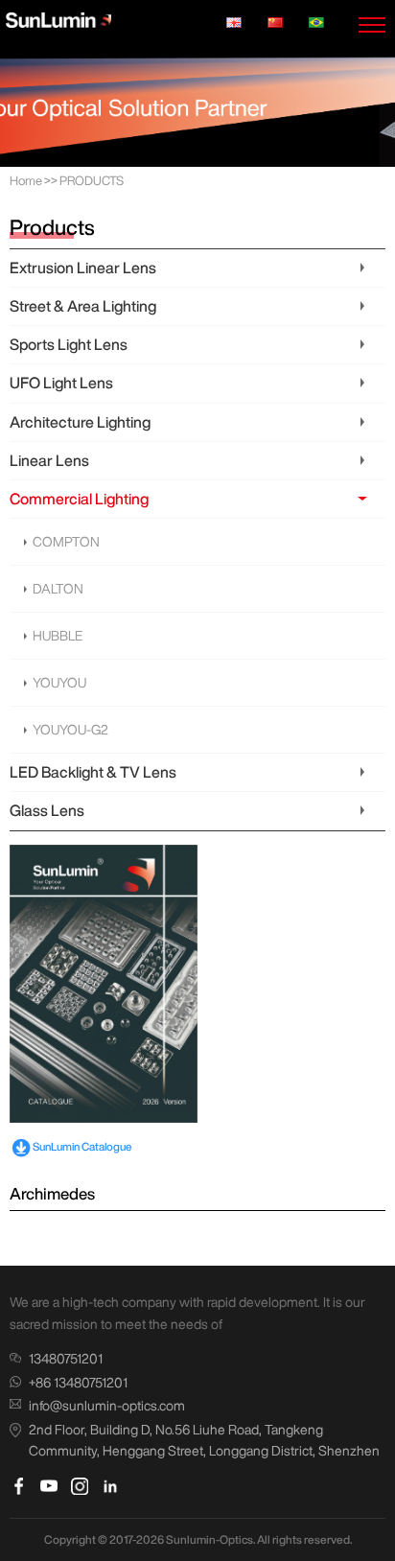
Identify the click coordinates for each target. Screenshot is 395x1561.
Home (26, 181)
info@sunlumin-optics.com (107, 1405)
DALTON (58, 588)
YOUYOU (59, 682)
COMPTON (66, 541)
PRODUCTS (91, 181)
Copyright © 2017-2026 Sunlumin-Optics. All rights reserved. (198, 1539)
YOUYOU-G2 (70, 729)
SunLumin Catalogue (82, 1146)
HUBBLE (57, 635)
